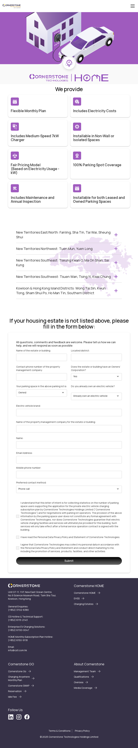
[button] (132, 6)
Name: (19, 438)
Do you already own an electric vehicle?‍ (93, 386)
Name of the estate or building (33, 350)
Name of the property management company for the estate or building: (56, 422)
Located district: (80, 350)
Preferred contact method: (31, 482)
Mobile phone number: (28, 467)
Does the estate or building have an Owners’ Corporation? (95, 368)
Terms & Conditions (59, 730)
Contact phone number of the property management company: (38, 368)
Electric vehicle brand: (28, 405)
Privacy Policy (82, 730)
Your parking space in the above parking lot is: (41, 386)
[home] (12, 6)
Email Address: (24, 452)
